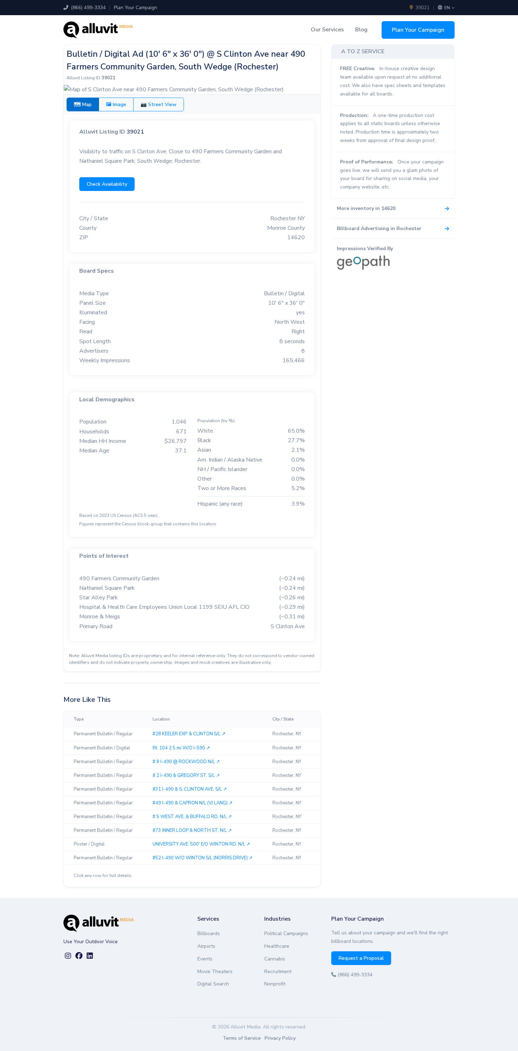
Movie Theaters (215, 971)
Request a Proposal (361, 958)
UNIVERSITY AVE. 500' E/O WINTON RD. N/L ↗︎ (201, 844)
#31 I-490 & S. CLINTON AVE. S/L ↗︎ (190, 789)
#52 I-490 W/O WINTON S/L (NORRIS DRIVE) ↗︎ (203, 858)
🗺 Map (83, 104)
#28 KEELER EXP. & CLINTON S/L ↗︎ (189, 734)
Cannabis (274, 959)
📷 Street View (159, 104)
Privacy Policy (280, 1038)
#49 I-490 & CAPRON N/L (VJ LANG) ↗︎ (193, 803)
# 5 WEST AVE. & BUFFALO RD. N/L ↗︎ (192, 817)
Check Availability (107, 184)
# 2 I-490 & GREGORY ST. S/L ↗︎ (186, 775)
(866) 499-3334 (87, 7)
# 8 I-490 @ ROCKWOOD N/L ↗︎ (186, 762)
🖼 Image (116, 104)
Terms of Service (242, 1038)
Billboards (208, 933)
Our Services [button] (327, 29)
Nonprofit (274, 984)
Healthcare (276, 946)
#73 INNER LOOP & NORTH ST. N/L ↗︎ (192, 830)
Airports (206, 946)
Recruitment (277, 971)
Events (204, 959)
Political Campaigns (286, 933)
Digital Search (213, 984)
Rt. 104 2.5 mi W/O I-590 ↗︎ (181, 748)
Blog (361, 29)
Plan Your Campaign (135, 7)
